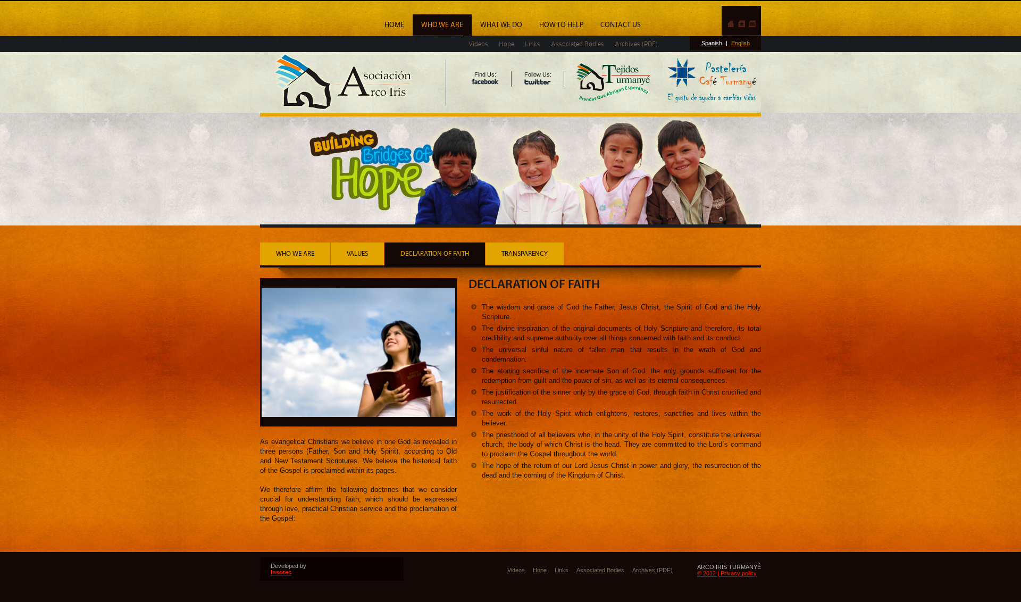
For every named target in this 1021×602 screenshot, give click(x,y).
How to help (561, 25)
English (740, 43)
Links (532, 44)
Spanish (711, 43)
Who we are (442, 25)
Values (357, 254)
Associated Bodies (577, 44)
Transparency (524, 254)
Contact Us (620, 25)
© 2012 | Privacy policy (727, 573)
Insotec (281, 572)
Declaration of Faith (434, 254)
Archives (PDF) (636, 44)
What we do (501, 25)
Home (394, 25)
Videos (478, 44)
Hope (506, 44)
